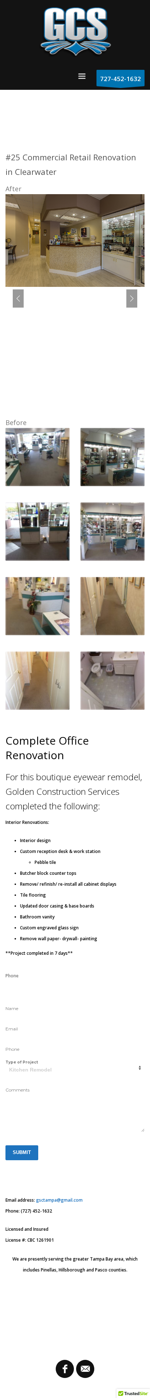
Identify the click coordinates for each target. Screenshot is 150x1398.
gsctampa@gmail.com (59, 1200)
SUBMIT (22, 1152)
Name (11, 1008)
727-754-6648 (20, 987)
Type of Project (21, 1062)
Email (11, 1029)
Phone (12, 1049)
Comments (17, 1090)
